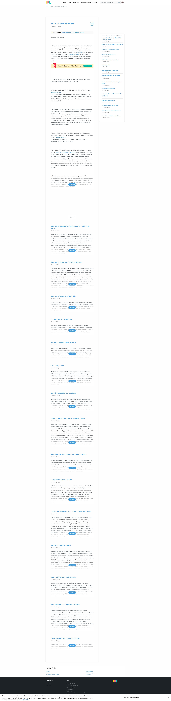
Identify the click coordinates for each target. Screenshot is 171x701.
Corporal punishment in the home (65, 152)
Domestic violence (89, 671)
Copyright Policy (71, 683)
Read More (72, 250)
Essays (64, 2)
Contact (48, 685)
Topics (69, 2)
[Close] (168, 697)
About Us (48, 683)
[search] (119, 2)
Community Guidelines (72, 685)
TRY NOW (88, 66)
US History (94, 2)
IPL (47, 6)
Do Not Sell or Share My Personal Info (131, 697)
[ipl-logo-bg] (49, 2)
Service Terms (70, 691)
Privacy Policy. (26, 699)
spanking (79, 52)
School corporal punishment (91, 673)
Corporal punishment (73, 54)
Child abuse (88, 674)
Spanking (48, 671)
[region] (85, 697)
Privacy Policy (70, 689)
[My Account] (123, 2)
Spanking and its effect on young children (73, 32)
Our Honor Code (71, 687)
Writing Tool (76, 2)
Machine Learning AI (85, 2)
